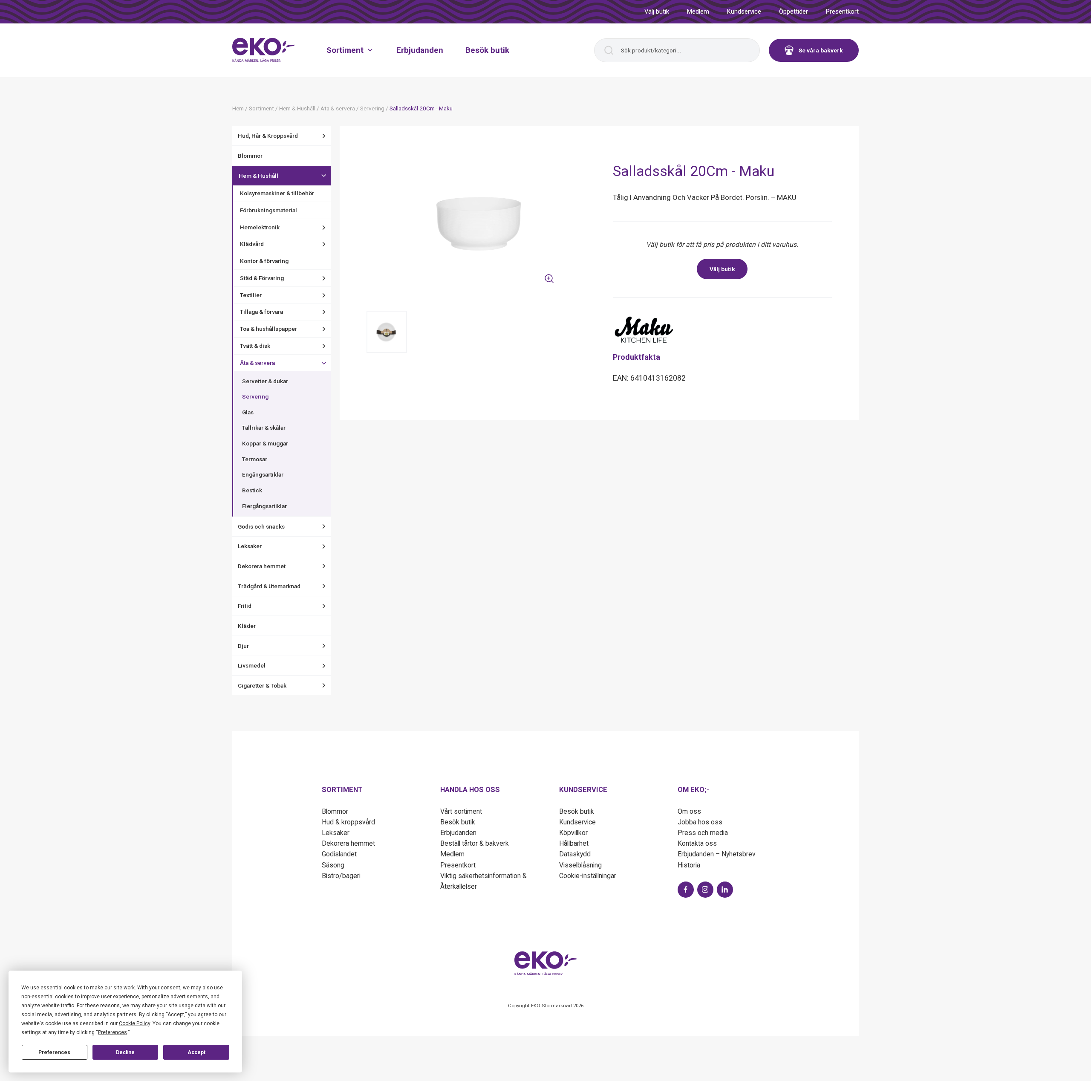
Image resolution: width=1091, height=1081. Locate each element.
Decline (125, 1052)
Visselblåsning (580, 865)
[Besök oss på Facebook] (686, 890)
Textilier (251, 295)
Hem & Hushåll (258, 175)
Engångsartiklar (262, 474)
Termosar (254, 459)
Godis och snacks (261, 526)
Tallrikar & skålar (264, 427)
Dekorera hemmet (262, 566)
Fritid (244, 605)
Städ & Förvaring (262, 278)
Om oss (689, 811)
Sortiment (345, 50)
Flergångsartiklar (264, 506)
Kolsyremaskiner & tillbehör (277, 193)
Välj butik (656, 11)
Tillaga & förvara (261, 311)
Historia (689, 865)
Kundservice (744, 11)
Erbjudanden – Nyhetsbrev (717, 854)
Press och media (703, 833)
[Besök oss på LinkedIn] (725, 890)
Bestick (252, 490)
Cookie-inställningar (587, 876)
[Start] (263, 50)
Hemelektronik (260, 227)
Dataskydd (575, 854)
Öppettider (793, 11)
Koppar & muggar (265, 443)
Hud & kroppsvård (348, 822)
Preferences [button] (112, 1032)
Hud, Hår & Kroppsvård (268, 135)
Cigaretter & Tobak (262, 685)
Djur (243, 645)
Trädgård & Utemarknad (269, 586)
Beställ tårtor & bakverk (474, 843)
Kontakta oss (697, 843)
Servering (255, 396)
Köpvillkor (573, 833)
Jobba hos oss (700, 822)
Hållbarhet (574, 843)
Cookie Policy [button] (134, 1023)
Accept (196, 1052)
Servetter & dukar (265, 381)
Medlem (698, 11)
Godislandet (339, 854)
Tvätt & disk (255, 345)
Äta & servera (257, 362)
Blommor (250, 155)
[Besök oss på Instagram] (705, 890)
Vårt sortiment (461, 811)
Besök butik (487, 50)
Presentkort (842, 11)
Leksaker (250, 546)
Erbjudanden (419, 50)
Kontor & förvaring (264, 260)
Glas (248, 412)
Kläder (247, 625)
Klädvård (252, 243)
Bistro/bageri (341, 876)
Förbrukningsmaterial (268, 210)
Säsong (333, 865)
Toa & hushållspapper (268, 328)
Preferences (54, 1052)
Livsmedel (252, 665)
